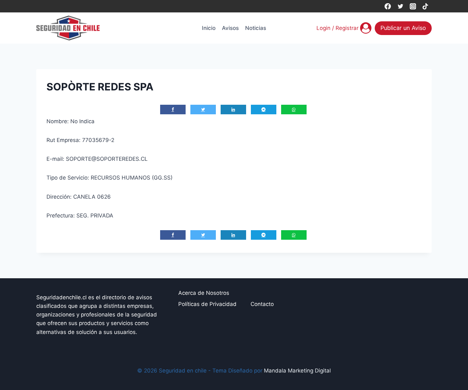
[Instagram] (413, 6)
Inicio (209, 28)
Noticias (255, 28)
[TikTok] (425, 6)
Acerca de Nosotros (203, 293)
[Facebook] (387, 6)
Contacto (262, 304)
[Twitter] (400, 6)
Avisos (230, 28)
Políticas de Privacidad (207, 304)
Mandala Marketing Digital (297, 370)
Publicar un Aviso (403, 28)
